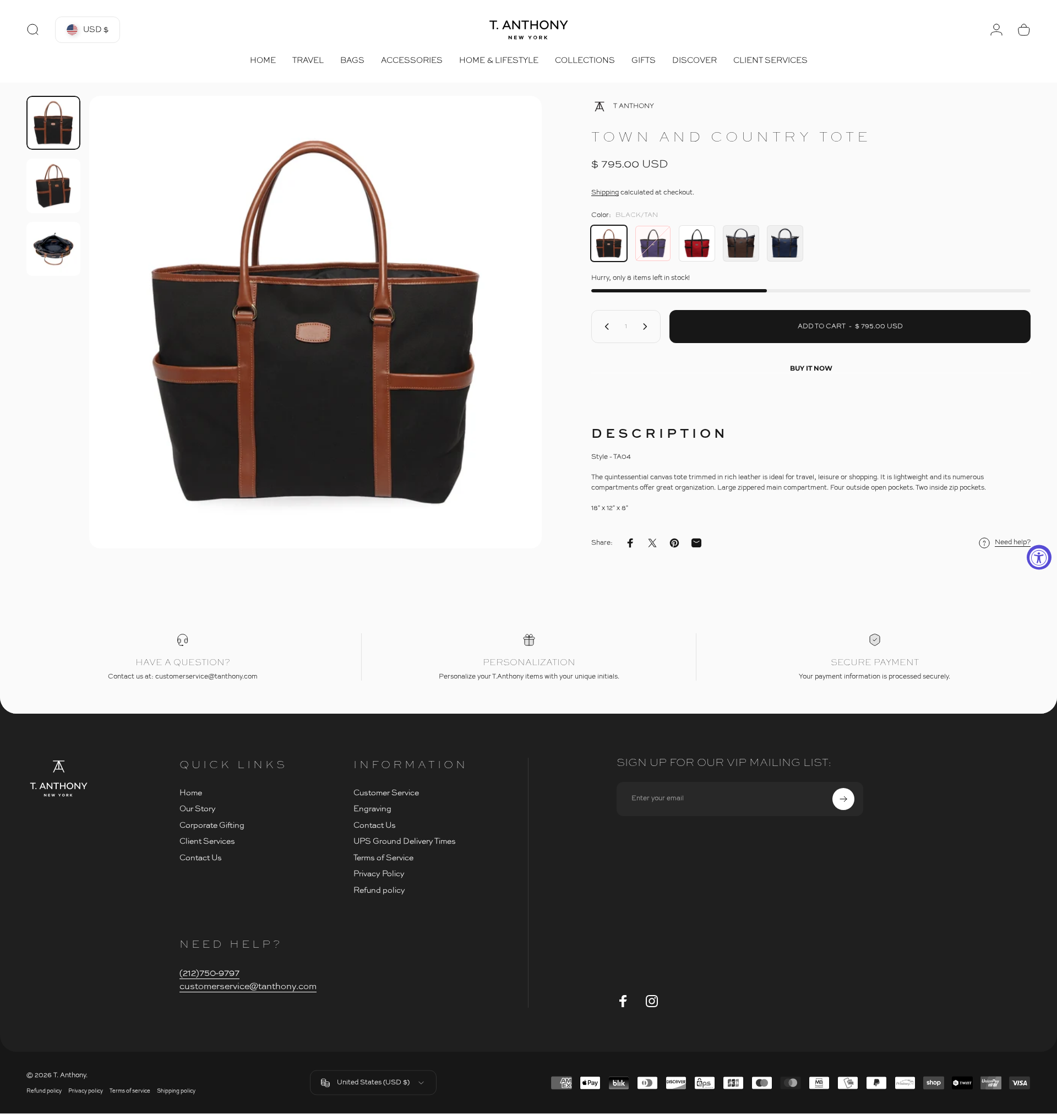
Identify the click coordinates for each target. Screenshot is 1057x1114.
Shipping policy (176, 1091)
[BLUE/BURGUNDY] (653, 243)
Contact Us (200, 858)
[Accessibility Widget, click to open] (1039, 557)
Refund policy (379, 890)
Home (190, 793)
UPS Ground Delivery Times (404, 841)
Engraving (372, 809)
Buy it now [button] (811, 368)
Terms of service (130, 1091)
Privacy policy (85, 1091)
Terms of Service (383, 858)
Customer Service (386, 793)
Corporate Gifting (211, 825)
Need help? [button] (1013, 542)
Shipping (605, 192)
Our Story (197, 809)
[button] (87, 30)
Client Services (207, 841)
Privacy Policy (379, 874)
